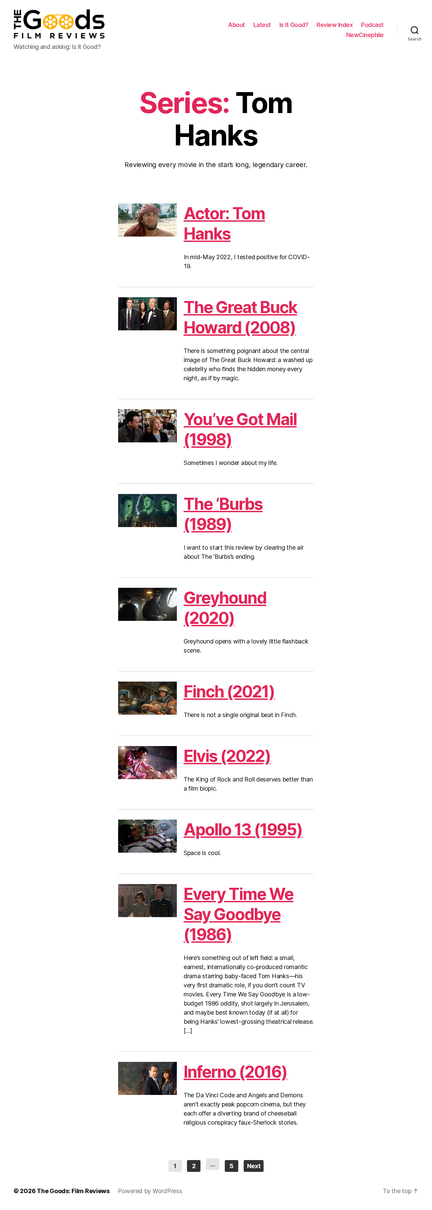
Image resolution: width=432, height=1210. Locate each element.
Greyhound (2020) (225, 608)
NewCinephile (365, 34)
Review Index (335, 24)
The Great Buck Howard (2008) (240, 317)
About (236, 24)
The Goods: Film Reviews (73, 1190)
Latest (262, 24)
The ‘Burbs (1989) (223, 514)
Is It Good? (293, 24)
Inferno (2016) (235, 1072)
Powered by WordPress (150, 1190)
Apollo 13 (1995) (243, 830)
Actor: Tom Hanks (224, 223)
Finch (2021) (229, 692)
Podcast (372, 24)
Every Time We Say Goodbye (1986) (238, 914)
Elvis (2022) (227, 756)
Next (254, 1166)
